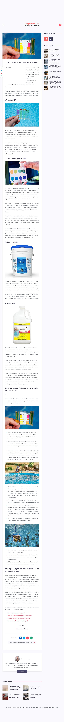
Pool (18, 628)
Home (21, 707)
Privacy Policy (39, 707)
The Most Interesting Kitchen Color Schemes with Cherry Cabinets (14, 696)
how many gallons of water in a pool (18, 621)
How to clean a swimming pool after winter (20, 615)
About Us (25, 707)
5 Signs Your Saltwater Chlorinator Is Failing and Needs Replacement (54, 77)
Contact (57, 707)
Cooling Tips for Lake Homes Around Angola (55, 72)
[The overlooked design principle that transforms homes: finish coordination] (46, 56)
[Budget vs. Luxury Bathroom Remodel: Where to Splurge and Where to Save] (46, 83)
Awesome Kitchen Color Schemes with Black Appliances (35, 696)
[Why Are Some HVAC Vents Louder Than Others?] (46, 51)
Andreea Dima (25, 659)
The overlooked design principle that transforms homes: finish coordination (54, 55)
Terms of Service (31, 707)
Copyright (45, 707)
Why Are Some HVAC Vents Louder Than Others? (54, 50)
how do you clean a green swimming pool (19, 618)
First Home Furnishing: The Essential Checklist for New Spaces (55, 87)
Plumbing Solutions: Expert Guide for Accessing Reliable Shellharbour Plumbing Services (55, 67)
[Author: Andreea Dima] (17, 658)
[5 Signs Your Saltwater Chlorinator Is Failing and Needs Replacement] (46, 78)
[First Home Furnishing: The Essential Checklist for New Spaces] (46, 88)
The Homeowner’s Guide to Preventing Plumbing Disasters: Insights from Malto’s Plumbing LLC (54, 61)
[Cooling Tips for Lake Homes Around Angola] (46, 73)
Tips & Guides (24, 628)
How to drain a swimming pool (16, 613)
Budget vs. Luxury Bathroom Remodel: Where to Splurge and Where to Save (55, 82)
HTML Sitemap (51, 707)
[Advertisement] (32, 9)
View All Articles (22, 671)
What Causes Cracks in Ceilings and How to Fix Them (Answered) (15, 688)
